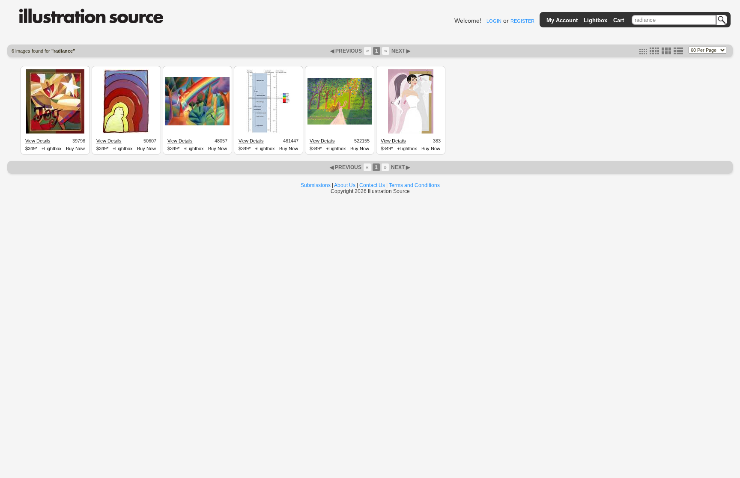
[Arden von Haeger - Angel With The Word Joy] (55, 132)
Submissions (316, 185)
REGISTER (522, 21)
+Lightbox (52, 148)
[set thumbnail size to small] (643, 53)
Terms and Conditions (414, 185)
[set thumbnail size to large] (666, 53)
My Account (562, 20)
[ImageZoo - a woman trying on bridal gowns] (410, 132)
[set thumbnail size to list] (678, 53)
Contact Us (372, 185)
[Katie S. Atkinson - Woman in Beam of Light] (339, 123)
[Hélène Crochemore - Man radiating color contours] (126, 132)
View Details (38, 140)
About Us (344, 185)
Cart (618, 20)
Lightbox (595, 20)
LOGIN (493, 21)
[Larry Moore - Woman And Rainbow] (197, 124)
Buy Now (75, 148)
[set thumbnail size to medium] (654, 53)
